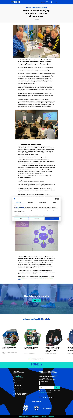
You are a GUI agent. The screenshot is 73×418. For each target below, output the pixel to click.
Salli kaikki (52, 218)
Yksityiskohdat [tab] (30, 202)
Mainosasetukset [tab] (42, 202)
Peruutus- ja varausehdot (24, 416)
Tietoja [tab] (54, 202)
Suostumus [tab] (18, 202)
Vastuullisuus (51, 416)
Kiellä (21, 218)
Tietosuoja (44, 416)
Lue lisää (36, 300)
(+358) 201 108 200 (18, 376)
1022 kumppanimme (20, 207)
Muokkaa (36, 218)
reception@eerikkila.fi (19, 377)
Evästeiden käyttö (35, 416)
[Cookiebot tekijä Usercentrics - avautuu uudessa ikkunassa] (54, 199)
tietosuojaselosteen (43, 392)
